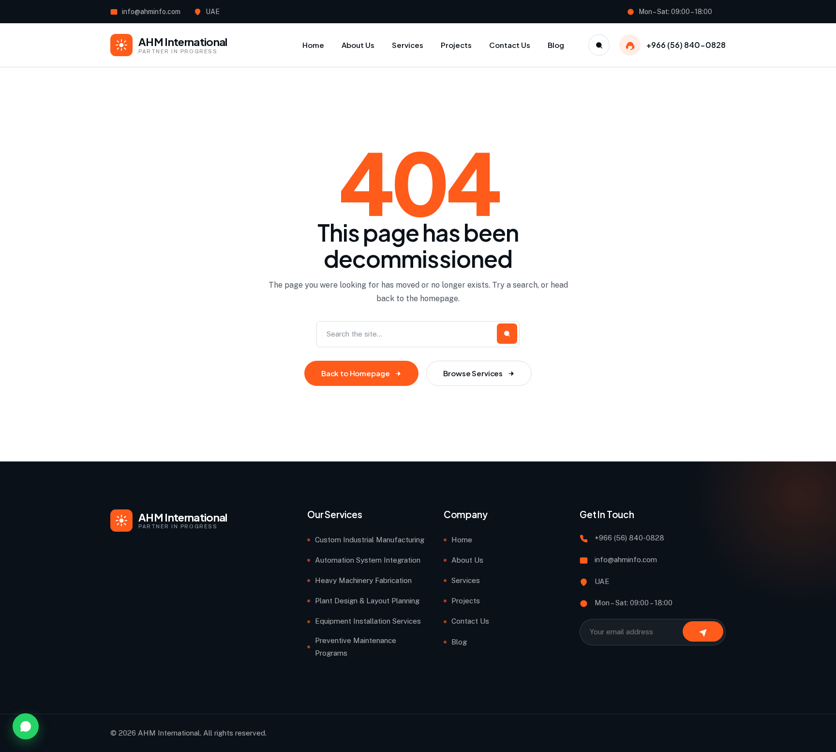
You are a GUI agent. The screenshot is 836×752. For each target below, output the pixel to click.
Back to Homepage (355, 373)
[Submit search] (507, 333)
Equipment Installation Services (368, 621)
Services (465, 580)
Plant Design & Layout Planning (367, 601)
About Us (467, 560)
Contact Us (470, 621)
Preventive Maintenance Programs (355, 646)
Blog (459, 642)
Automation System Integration (367, 560)
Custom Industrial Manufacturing (369, 540)
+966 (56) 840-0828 (686, 45)
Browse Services (473, 373)
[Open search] (599, 45)
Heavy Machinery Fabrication (363, 580)
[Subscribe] (703, 631)
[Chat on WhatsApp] (26, 726)
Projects (465, 601)
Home (461, 540)
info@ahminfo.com (151, 11)
